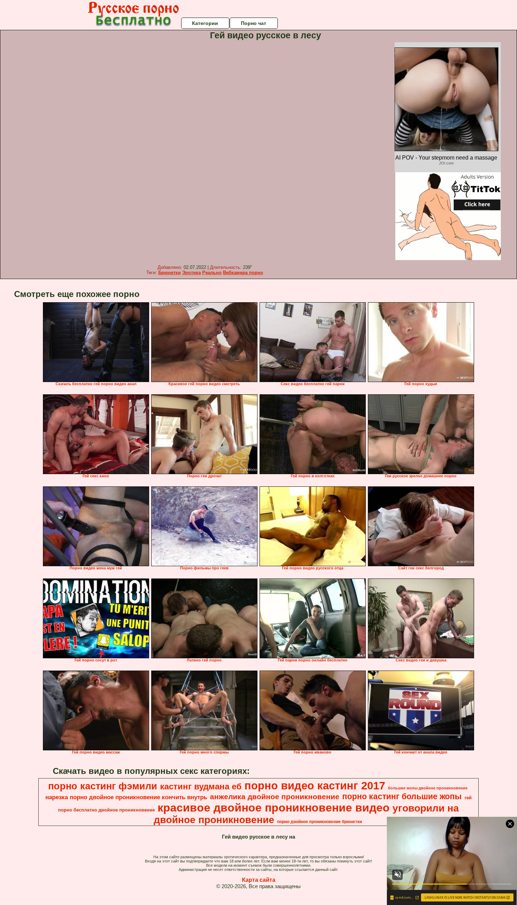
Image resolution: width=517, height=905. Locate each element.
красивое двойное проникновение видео (274, 807)
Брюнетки (169, 272)
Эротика (191, 272)
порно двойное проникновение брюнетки (319, 821)
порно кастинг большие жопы (402, 796)
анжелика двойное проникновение (274, 797)
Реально (212, 272)
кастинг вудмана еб (201, 786)
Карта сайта (258, 880)
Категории (205, 23)
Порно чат (253, 23)
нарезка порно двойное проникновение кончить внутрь (126, 797)
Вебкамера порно (243, 272)
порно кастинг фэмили (102, 786)
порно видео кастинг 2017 (314, 785)
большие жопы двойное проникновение (427, 788)
